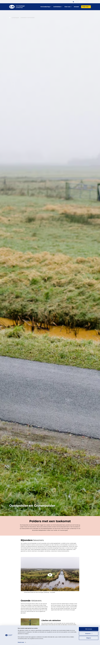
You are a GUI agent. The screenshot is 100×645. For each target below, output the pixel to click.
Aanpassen (88, 633)
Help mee (85, 6)
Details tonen (21, 642)
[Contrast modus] (74, 1)
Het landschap (45, 6)
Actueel (76, 6)
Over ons (67, 6)
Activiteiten (57, 6)
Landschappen (15, 17)
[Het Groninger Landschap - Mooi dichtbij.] (17, 7)
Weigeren (88, 638)
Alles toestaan (88, 629)
